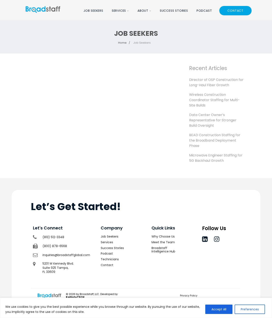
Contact (235, 11)
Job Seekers (93, 11)
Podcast (204, 11)
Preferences (250, 309)
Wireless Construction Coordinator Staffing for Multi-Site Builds (214, 100)
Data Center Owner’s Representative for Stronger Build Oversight (213, 120)
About (142, 11)
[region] (136, 308)
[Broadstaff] (42, 17)
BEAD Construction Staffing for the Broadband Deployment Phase (214, 140)
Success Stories (174, 11)
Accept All (218, 309)
